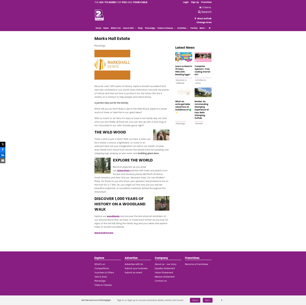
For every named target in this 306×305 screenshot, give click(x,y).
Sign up (195, 300)
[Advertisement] (193, 157)
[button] (209, 28)
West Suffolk (204, 18)
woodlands (113, 216)
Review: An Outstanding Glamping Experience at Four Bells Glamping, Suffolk (202, 110)
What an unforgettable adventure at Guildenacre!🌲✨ (183, 107)
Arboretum (123, 170)
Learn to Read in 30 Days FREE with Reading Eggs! (183, 70)
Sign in (207, 300)
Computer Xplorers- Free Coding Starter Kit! (202, 70)
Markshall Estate (103, 232)
